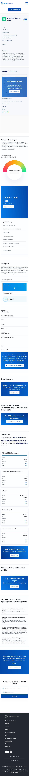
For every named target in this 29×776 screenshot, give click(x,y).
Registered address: (6, 98)
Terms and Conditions (10, 732)
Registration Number (7, 37)
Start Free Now (14, 393)
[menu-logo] (7, 3)
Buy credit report (8, 206)
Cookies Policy (8, 741)
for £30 (14, 172)
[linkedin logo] (8, 112)
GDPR (6, 743)
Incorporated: (5, 27)
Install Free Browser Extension (15, 365)
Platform (7, 723)
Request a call (14, 760)
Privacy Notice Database (11, 738)
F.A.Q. (6, 735)
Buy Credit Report (15, 9)
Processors (7, 746)
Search (14, 696)
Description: (5, 50)
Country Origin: (5, 103)
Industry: (4, 44)
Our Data (7, 726)
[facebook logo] (3, 112)
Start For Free (14, 555)
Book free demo (14, 756)
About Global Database (10, 721)
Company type (5, 32)
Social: (3, 109)
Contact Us (7, 729)
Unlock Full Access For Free (14, 421)
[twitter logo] (5, 112)
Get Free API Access (14, 667)
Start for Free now (14, 91)
